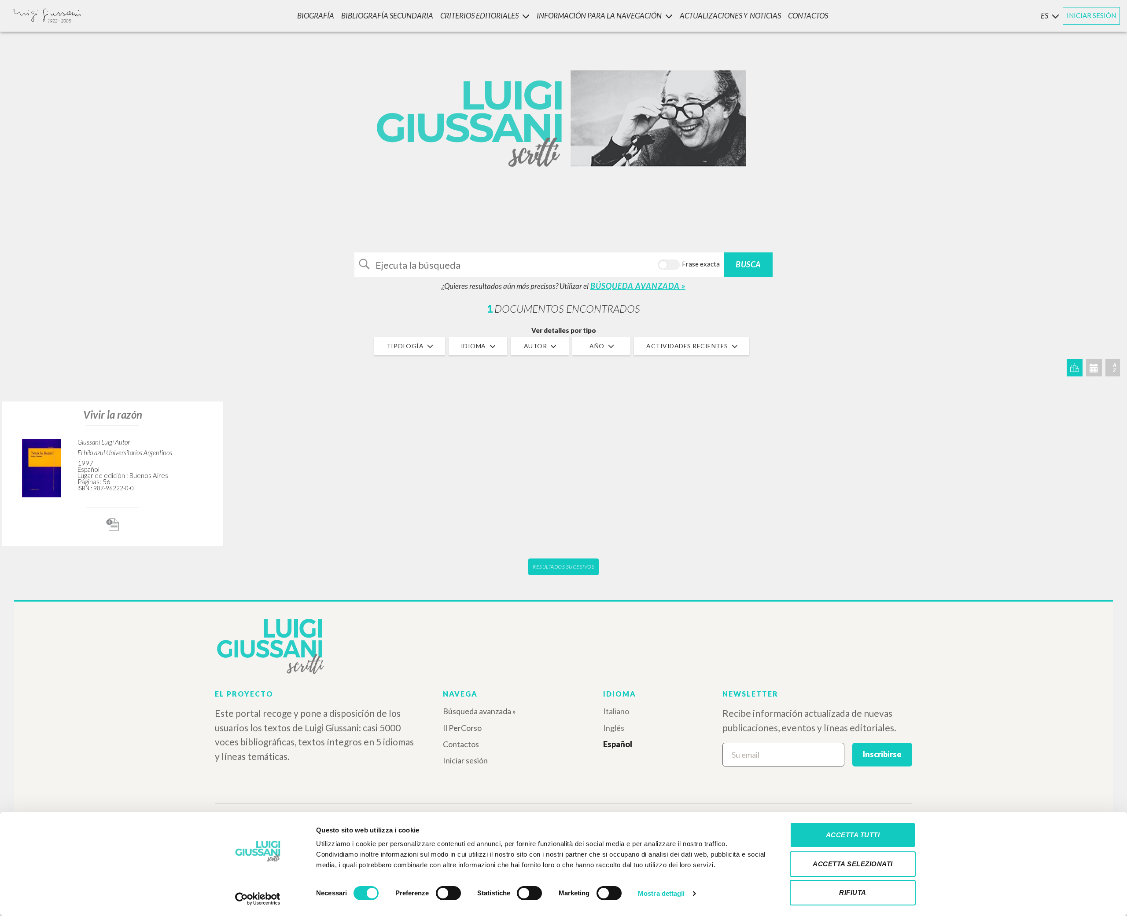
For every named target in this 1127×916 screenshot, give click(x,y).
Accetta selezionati (853, 864)
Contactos (461, 744)
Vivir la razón (112, 414)
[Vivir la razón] (41, 467)
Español (617, 744)
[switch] (448, 893)
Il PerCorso (462, 728)
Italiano (616, 711)
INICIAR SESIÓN (1091, 15)
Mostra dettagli (661, 893)
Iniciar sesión (465, 760)
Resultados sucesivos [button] (563, 566)
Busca (748, 264)
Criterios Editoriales (479, 15)
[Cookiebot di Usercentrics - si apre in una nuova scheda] (257, 898)
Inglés (613, 728)
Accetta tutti (853, 835)
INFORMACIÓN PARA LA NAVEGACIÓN (599, 15)
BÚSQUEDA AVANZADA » (637, 286)
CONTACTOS (808, 15)
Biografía (315, 15)
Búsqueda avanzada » (479, 711)
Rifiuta (852, 892)
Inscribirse (882, 754)
